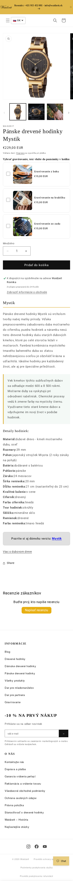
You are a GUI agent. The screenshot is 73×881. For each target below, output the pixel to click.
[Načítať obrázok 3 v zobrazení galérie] (55, 111)
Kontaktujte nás (14, 762)
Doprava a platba (15, 769)
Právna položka (14, 805)
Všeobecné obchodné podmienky (25, 791)
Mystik (57, 538)
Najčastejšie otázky (17, 827)
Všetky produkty (15, 680)
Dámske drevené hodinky (20, 666)
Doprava (20, 153)
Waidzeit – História (16, 819)
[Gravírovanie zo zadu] (22, 226)
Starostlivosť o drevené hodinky (24, 812)
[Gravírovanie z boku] (22, 174)
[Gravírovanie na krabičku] (22, 200)
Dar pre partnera (15, 695)
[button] (8, 20)
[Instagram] (28, 846)
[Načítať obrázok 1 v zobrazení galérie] (18, 111)
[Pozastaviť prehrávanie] (71, 7)
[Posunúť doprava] (68, 112)
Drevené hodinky (15, 659)
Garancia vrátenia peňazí (20, 776)
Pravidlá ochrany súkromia (47, 859)
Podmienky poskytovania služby (36, 867)
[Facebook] (37, 846)
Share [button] (10, 562)
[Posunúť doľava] (4, 112)
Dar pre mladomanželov (19, 688)
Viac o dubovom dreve (17, 551)
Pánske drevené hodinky (20, 673)
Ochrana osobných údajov (21, 798)
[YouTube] (45, 846)
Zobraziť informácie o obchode (27, 292)
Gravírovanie (12, 702)
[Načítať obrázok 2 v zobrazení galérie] (36, 111)
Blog (7, 651)
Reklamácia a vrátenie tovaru (23, 783)
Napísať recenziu (36, 610)
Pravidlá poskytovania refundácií (36, 876)
